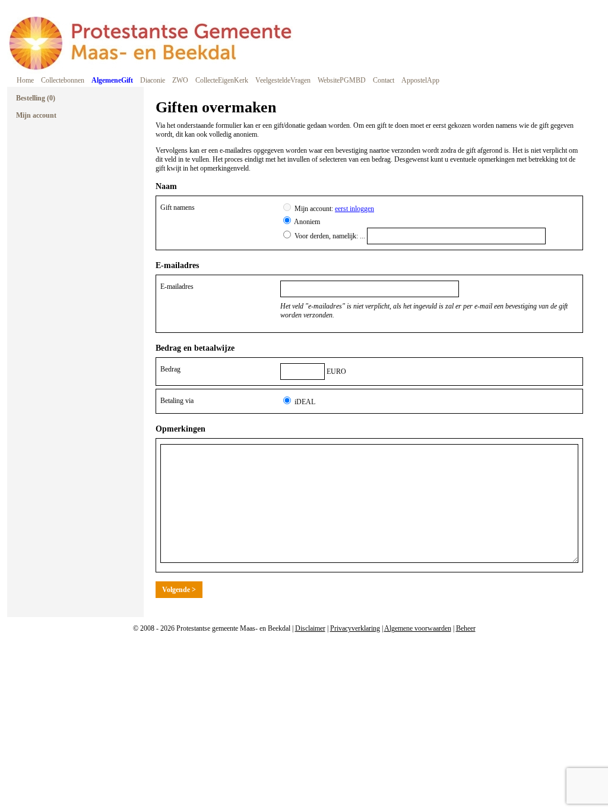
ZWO (180, 80)
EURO (336, 371)
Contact (383, 80)
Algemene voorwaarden (417, 628)
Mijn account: (334, 208)
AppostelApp (420, 80)
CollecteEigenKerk (221, 80)
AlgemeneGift (112, 80)
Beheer (466, 628)
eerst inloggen (354, 208)
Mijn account (36, 115)
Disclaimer (310, 628)
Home (25, 80)
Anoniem (307, 222)
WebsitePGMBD (342, 80)
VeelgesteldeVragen (283, 80)
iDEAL (304, 402)
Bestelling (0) (35, 98)
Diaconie (152, 80)
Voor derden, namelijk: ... (330, 236)
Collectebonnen (62, 80)
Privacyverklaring (355, 628)
